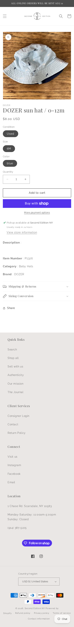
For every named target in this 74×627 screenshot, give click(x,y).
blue (10, 163)
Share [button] (11, 308)
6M (9, 148)
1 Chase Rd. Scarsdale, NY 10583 (30, 506)
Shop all (13, 358)
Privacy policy (41, 613)
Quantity (8, 171)
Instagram (14, 465)
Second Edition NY (35, 608)
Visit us (12, 456)
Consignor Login (18, 415)
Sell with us (15, 366)
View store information (22, 232)
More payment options (37, 212)
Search (12, 349)
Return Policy (17, 432)
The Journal (16, 392)
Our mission (16, 383)
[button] (5, 16)
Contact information (39, 619)
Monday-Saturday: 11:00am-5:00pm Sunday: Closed (32, 517)
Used (10, 133)
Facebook (14, 473)
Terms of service (62, 613)
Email (11, 482)
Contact (13, 424)
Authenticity (16, 375)
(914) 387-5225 (17, 527)
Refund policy (22, 613)
